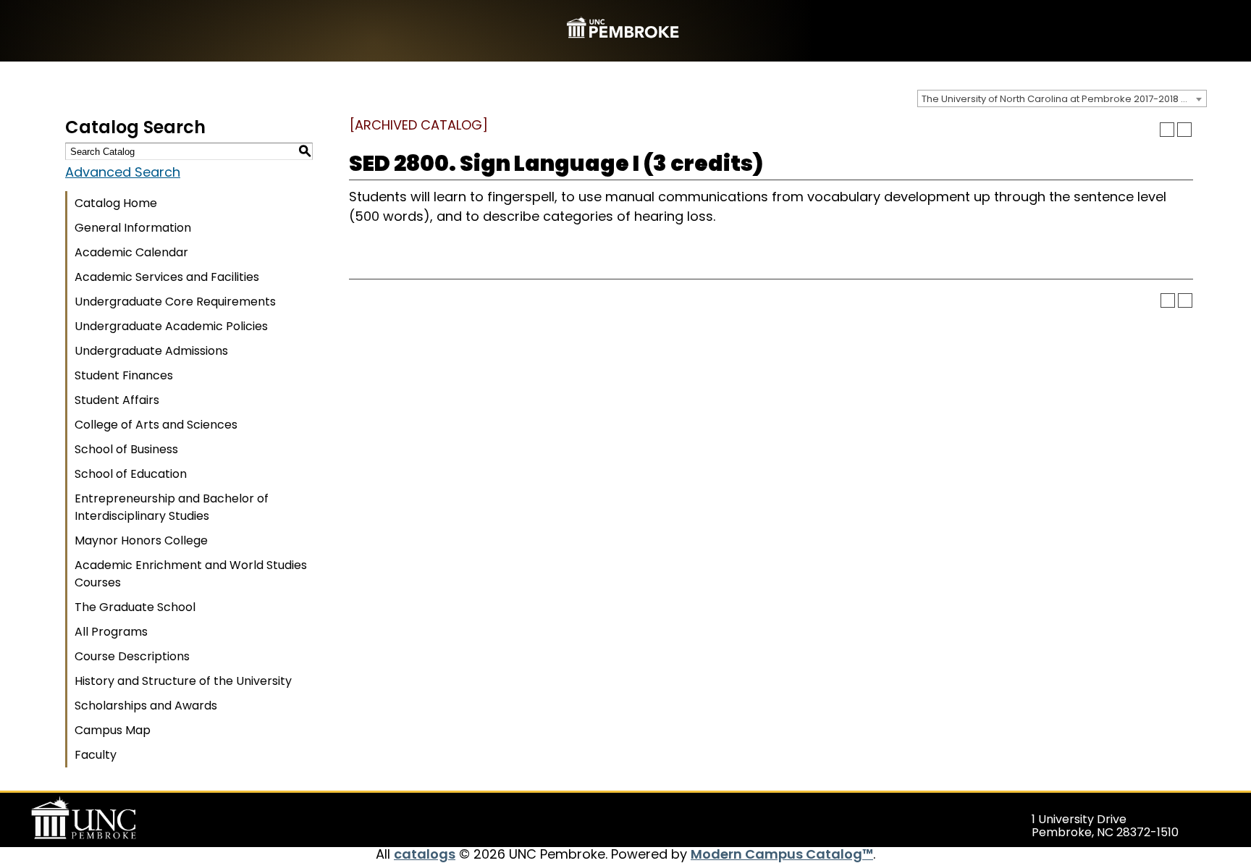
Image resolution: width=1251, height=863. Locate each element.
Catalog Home (116, 203)
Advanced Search (122, 172)
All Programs (111, 631)
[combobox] (1062, 98)
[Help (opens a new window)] (1184, 129)
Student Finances (124, 375)
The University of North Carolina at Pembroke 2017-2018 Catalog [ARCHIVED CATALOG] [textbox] (1064, 99)
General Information (133, 227)
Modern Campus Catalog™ (782, 854)
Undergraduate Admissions (151, 350)
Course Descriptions (132, 656)
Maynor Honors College (141, 540)
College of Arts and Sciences (156, 424)
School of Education (131, 474)
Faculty (96, 754)
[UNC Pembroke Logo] (111, 818)
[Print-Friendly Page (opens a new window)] (1167, 129)
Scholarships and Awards (146, 705)
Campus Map (113, 730)
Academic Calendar (131, 252)
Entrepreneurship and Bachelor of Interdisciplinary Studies (172, 507)
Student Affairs (117, 400)
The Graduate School (135, 607)
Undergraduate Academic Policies (171, 326)
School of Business (126, 449)
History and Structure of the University (183, 681)
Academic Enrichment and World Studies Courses (191, 574)
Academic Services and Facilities (167, 277)
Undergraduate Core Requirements (175, 301)
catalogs (424, 854)
